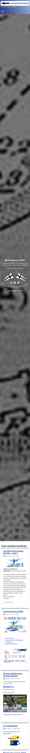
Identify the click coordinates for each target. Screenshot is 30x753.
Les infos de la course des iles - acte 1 (13, 552)
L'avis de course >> (9, 689)
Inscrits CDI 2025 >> (9, 692)
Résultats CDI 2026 (11, 643)
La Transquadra (10, 726)
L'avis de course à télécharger (14, 640)
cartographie (7, 733)
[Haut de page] (27, 750)
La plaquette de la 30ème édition (12, 714)
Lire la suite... (9, 602)
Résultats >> (8, 687)
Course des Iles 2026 (13, 611)
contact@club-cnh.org (15, 290)
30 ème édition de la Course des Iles (12, 674)
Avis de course (10, 638)
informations (13, 731)
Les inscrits (9, 642)
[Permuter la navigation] (2, 11)
